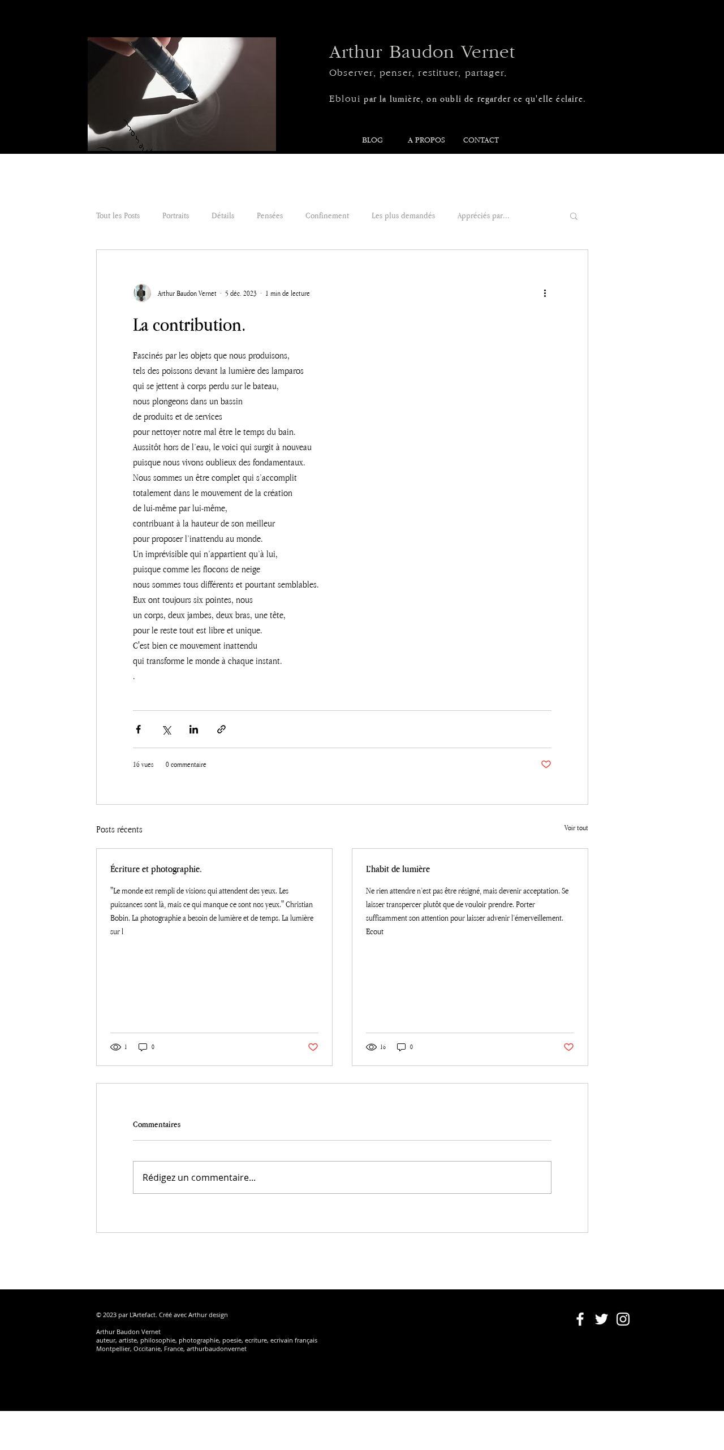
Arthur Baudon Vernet (422, 52)
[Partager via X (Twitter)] (166, 729)
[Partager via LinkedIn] (193, 729)
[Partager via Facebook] (138, 729)
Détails (223, 215)
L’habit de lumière (398, 868)
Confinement (327, 215)
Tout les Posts (118, 215)
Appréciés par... (484, 215)
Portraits (175, 215)
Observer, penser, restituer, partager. (418, 73)
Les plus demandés (403, 215)
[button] (573, 215)
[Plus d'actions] (544, 293)
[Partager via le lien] (221, 729)
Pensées (270, 215)
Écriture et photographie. (156, 868)
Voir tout (576, 827)
